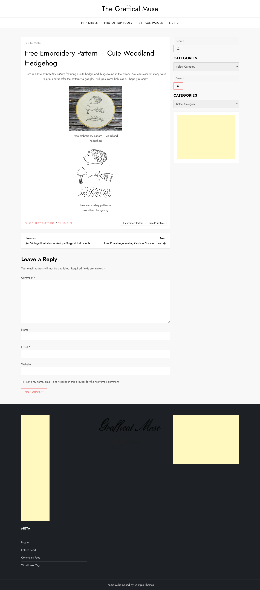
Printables (89, 23)
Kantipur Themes (144, 585)
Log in (25, 542)
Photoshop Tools (118, 23)
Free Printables (156, 223)
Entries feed (28, 550)
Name (26, 330)
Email (25, 347)
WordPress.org (30, 565)
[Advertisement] (206, 137)
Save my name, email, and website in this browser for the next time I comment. (73, 382)
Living (174, 23)
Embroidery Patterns (40, 223)
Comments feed (30, 558)
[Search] (178, 48)
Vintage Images (150, 23)
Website (26, 364)
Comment (28, 278)
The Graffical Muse (130, 9)
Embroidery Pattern (133, 223)
